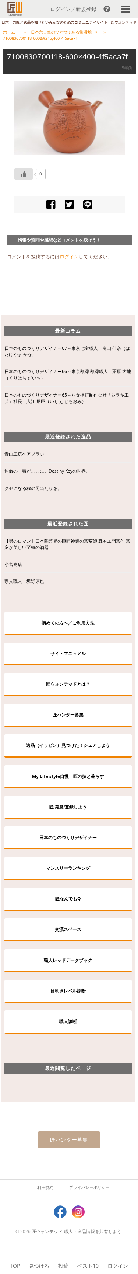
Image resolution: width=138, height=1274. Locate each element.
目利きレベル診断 (68, 991)
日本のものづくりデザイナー (68, 837)
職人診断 (68, 1021)
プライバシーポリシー (89, 1187)
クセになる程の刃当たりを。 (33, 488)
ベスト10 (88, 1265)
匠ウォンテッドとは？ (68, 684)
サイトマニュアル (68, 653)
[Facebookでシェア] (51, 204)
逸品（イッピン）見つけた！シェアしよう (68, 745)
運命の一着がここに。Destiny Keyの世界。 (47, 471)
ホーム (9, 32)
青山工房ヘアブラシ (24, 454)
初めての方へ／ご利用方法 (68, 623)
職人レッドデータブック (68, 960)
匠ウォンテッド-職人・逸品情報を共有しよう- (77, 1231)
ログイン (117, 1265)
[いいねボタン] (23, 174)
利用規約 (45, 1187)
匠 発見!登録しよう (68, 807)
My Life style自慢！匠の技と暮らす (68, 776)
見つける (39, 1265)
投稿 (63, 1265)
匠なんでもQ (68, 898)
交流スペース (68, 929)
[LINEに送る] (88, 204)
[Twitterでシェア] (69, 204)
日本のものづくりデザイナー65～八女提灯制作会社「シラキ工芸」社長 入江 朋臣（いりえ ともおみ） (66, 398)
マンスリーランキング (68, 868)
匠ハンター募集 (68, 714)
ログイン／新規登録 (73, 9)
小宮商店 (13, 564)
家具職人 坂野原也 (24, 581)
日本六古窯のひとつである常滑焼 (61, 32)
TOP (15, 1265)
